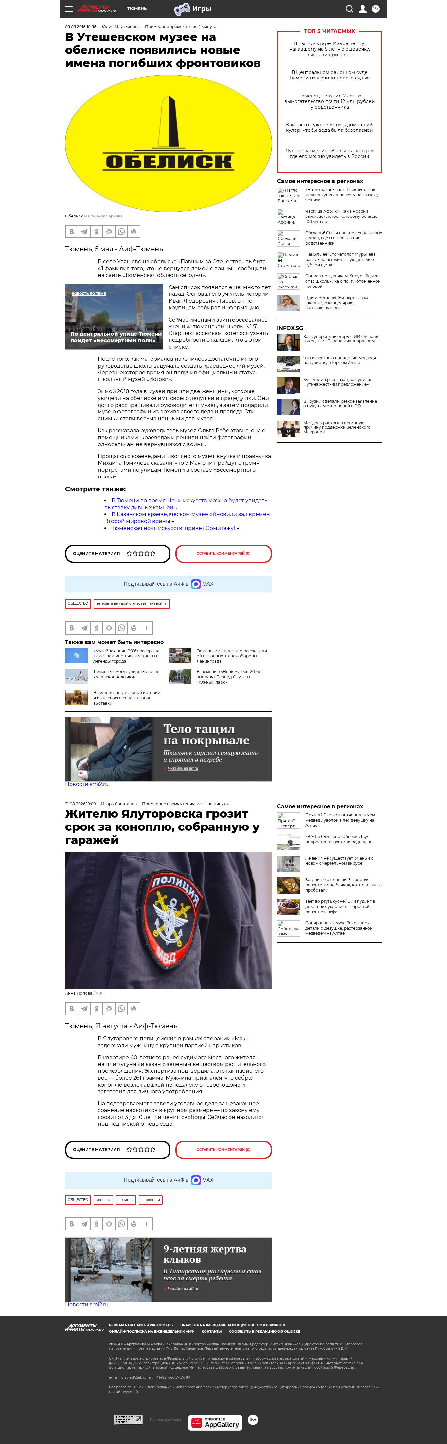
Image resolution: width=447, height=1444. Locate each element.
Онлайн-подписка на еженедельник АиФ (151, 1332)
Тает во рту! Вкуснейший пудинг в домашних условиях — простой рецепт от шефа (340, 906)
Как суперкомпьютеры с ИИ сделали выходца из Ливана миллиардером (341, 338)
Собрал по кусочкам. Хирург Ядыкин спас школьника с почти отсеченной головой (343, 281)
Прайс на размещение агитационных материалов (232, 1325)
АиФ (100, 993)
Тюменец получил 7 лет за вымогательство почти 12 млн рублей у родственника (329, 101)
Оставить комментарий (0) (224, 553)
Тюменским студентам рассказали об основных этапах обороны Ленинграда (232, 656)
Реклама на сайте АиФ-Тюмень (141, 1325)
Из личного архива (103, 216)
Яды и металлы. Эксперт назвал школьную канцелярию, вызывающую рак (337, 302)
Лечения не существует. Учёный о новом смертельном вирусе (339, 861)
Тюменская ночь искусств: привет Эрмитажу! (173, 528)
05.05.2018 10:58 (81, 26)
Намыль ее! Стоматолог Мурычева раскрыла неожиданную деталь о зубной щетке (340, 259)
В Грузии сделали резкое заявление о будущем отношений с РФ (340, 403)
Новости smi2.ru (87, 784)
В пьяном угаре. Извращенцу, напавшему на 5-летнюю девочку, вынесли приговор (329, 49)
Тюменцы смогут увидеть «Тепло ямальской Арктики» (126, 674)
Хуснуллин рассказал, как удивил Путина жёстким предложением (338, 382)
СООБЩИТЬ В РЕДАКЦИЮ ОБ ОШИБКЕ (264, 1332)
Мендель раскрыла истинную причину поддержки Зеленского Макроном (337, 427)
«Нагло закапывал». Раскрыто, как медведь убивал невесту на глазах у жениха (342, 194)
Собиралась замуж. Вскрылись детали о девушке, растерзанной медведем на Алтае (339, 928)
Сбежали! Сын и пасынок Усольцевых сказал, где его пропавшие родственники (343, 238)
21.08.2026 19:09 (80, 803)
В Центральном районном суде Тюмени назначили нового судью (329, 75)
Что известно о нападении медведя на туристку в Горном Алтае (339, 360)
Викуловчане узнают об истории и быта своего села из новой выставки (126, 697)
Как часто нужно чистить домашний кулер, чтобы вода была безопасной (329, 127)
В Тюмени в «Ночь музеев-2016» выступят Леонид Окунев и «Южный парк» (228, 677)
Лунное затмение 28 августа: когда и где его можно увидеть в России (329, 153)
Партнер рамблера (165, 1420)
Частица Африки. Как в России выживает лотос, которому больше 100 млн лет (341, 216)
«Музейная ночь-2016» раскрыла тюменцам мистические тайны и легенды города (126, 656)
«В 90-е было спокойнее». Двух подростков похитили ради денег (339, 839)
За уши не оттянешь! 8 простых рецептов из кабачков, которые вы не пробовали (343, 885)
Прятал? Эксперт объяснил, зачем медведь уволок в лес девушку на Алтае (340, 820)
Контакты (212, 1332)
